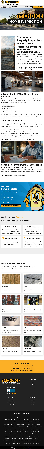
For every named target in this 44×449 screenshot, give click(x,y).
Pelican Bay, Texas (15, 436)
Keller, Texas (7, 431)
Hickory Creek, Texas (14, 429)
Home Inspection (11, 399)
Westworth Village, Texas (16, 443)
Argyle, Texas (18, 417)
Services (33, 382)
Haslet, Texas (6, 429)
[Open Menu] (42, 3)
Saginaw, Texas (14, 438)
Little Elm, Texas (16, 433)
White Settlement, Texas (26, 443)
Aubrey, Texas (25, 417)
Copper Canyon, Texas (30, 421)
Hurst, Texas (31, 429)
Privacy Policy (33, 399)
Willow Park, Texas (36, 443)
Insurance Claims (11, 404)
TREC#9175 (12, 387)
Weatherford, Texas (37, 440)
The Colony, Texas (14, 440)
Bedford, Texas (7, 419)
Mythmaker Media (27, 448)
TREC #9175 (33, 404)
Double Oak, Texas (20, 424)
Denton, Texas (13, 424)
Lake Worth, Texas (28, 431)
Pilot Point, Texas (23, 436)
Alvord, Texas (12, 417)
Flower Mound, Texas (6, 426)
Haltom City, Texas (38, 426)
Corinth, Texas (37, 421)
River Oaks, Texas (36, 436)
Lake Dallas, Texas (20, 431)
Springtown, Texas (6, 440)
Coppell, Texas (21, 421)
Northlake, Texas (7, 436)
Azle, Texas (31, 417)
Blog (33, 386)
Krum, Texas (13, 431)
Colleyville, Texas (14, 421)
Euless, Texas (28, 424)
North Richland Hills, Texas (34, 433)
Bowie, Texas (29, 419)
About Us (33, 384)
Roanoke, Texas (7, 438)
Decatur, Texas (6, 424)
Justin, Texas (37, 429)
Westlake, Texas (7, 443)
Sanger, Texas (21, 438)
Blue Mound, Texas (22, 419)
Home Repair (33, 389)
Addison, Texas (5, 417)
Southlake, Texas (36, 438)
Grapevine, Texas (30, 426)
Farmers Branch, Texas (36, 424)
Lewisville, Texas (8, 433)
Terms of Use (33, 402)
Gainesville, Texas (22, 426)
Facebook (14, 393)
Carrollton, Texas (7, 421)
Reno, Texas (30, 436)
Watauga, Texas (30, 440)
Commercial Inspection (11, 402)
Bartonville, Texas (38, 417)
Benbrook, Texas (14, 419)
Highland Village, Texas (23, 429)
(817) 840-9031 (28, 6)
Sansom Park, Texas (28, 438)
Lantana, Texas (36, 431)
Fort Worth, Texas (15, 426)
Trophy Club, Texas (22, 440)
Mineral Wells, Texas (23, 433)
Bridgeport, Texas (36, 419)
